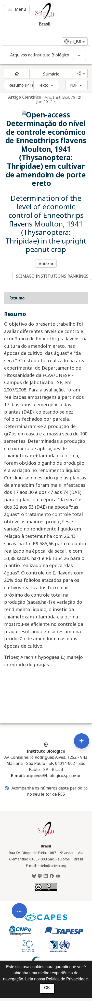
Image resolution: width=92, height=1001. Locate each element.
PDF (73, 85)
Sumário (51, 74)
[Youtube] (58, 876)
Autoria (46, 264)
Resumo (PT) (20, 85)
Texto (43, 85)
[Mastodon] (40, 876)
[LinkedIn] (46, 876)
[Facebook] (52, 876)
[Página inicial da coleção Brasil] (46, 836)
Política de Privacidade (67, 979)
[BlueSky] (34, 876)
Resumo (17, 297)
